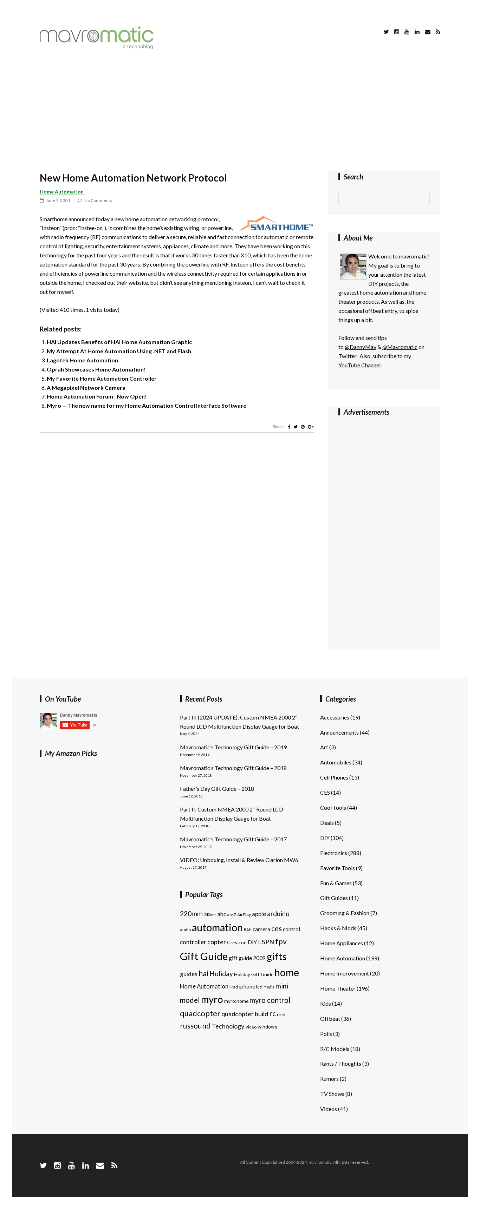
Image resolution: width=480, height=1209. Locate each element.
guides (188, 974)
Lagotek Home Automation (82, 360)
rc (272, 1013)
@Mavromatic (399, 346)
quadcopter (200, 1013)
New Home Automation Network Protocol (133, 178)
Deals (327, 822)
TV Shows (332, 1093)
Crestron (237, 942)
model (190, 1000)
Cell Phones (334, 777)
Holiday (221, 974)
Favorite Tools (337, 868)
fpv (281, 941)
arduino (278, 913)
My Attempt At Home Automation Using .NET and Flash (119, 351)
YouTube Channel (359, 365)
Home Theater (338, 988)
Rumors (329, 1078)
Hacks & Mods (338, 928)
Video (251, 1027)
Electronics (333, 852)
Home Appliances (341, 943)
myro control (270, 1000)
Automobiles (335, 762)
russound (195, 1025)
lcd (259, 987)
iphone (247, 986)
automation (217, 927)
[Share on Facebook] (289, 427)
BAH (248, 929)
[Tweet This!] (295, 427)
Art (324, 747)
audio (185, 929)
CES (325, 792)
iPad (233, 987)
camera (261, 929)
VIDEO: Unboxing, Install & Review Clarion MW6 (239, 859)
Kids (325, 1003)
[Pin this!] (303, 427)
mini (281, 986)
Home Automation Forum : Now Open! (97, 396)
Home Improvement (344, 973)
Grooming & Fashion (344, 912)
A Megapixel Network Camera (86, 387)
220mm (191, 913)
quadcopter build (244, 1014)
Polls (326, 1033)
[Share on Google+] (311, 427)
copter (216, 942)
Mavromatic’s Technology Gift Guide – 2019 (233, 747)
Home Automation (62, 192)
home (286, 972)
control (291, 929)
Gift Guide (204, 956)
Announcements (339, 732)
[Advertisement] (240, 112)
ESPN (266, 942)
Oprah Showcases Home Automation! (96, 369)
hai (203, 973)
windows (267, 1027)
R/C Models (334, 1048)
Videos (328, 1108)
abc (222, 914)
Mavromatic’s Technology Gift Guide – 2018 (233, 767)
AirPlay (244, 914)
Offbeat (330, 1018)
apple (259, 914)
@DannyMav (360, 346)
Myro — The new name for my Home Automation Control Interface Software (146, 405)
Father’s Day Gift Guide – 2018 (217, 788)
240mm (210, 914)
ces (276, 928)
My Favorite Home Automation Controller (102, 378)
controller (193, 942)
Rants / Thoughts (340, 1063)
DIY (252, 942)
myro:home (236, 1001)
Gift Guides (334, 897)
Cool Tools (333, 807)
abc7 (231, 914)
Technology (228, 1026)
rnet (281, 1014)
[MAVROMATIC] (97, 47)
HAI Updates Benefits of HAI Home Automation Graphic (119, 342)
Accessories (334, 717)
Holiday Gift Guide (253, 974)
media (269, 987)
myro (212, 999)
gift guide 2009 (247, 958)
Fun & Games (336, 883)
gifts (277, 956)
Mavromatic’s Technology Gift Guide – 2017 (233, 839)
